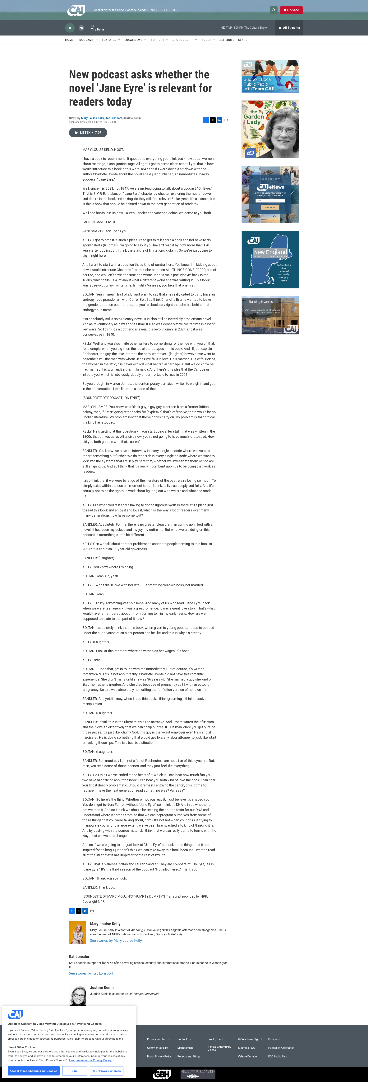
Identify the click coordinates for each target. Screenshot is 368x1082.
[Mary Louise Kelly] (77, 932)
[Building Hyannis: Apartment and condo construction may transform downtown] (270, 315)
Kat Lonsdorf (113, 118)
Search (244, 39)
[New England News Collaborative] (270, 259)
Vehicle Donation (248, 1056)
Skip (75, 1070)
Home (69, 39)
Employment (215, 1039)
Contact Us (184, 1039)
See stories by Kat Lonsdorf (91, 973)
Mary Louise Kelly (92, 118)
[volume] (81, 28)
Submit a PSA (246, 1047)
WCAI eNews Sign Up (250, 1039)
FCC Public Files (277, 1056)
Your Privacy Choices (106, 1070)
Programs (85, 39)
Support (157, 39)
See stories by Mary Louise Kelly (116, 940)
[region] (69, 1042)
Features (109, 39)
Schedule (226, 39)
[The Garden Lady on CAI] (270, 129)
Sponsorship (182, 39)
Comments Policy (157, 1047)
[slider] (87, 28)
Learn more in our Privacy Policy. (90, 1060)
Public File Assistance (281, 1047)
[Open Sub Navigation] (96, 39)
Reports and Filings (188, 1056)
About (206, 39)
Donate (293, 10)
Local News (134, 39)
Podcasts (274, 1039)
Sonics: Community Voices (219, 1048)
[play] (70, 28)
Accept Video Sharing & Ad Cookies (34, 1070)
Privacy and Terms (158, 1039)
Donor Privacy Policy (159, 1056)
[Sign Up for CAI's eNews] (270, 194)
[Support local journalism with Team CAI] (270, 76)
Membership (185, 1047)
